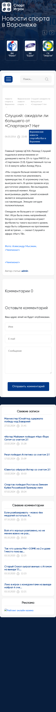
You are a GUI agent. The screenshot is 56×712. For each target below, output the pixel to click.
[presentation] (45, 32)
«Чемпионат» (12, 262)
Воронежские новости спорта (36, 135)
